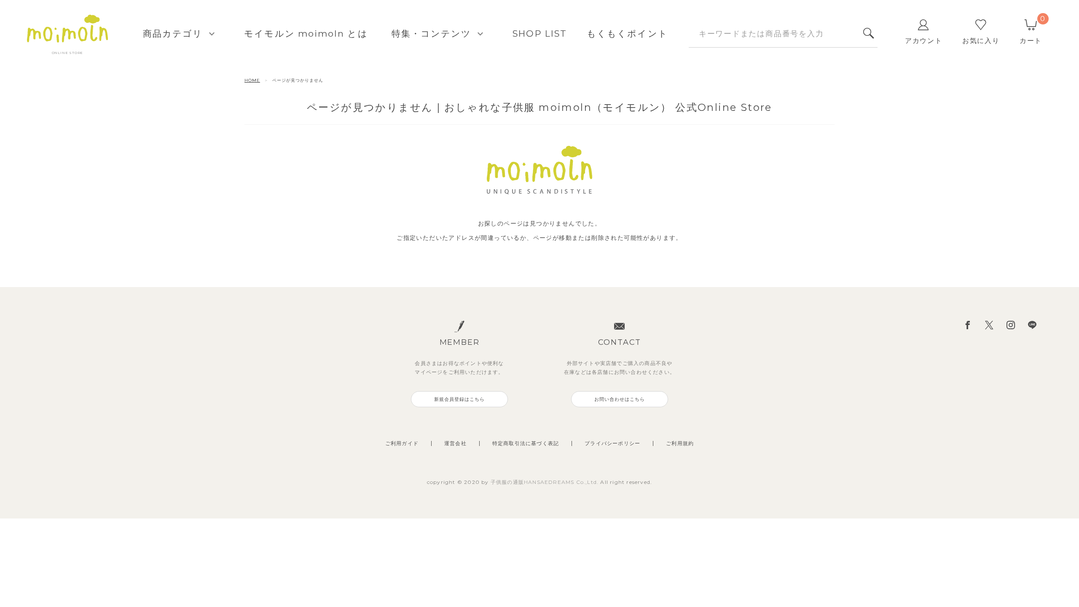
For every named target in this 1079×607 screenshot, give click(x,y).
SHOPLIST (540, 33)
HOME (252, 80)
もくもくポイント (627, 33)
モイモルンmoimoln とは (306, 33)
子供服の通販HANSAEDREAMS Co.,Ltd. (546, 482)
